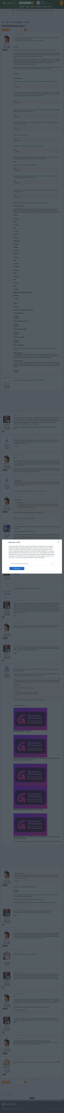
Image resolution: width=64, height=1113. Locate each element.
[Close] (59, 542)
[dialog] (32, 556)
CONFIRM (17, 568)
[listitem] (32, 564)
